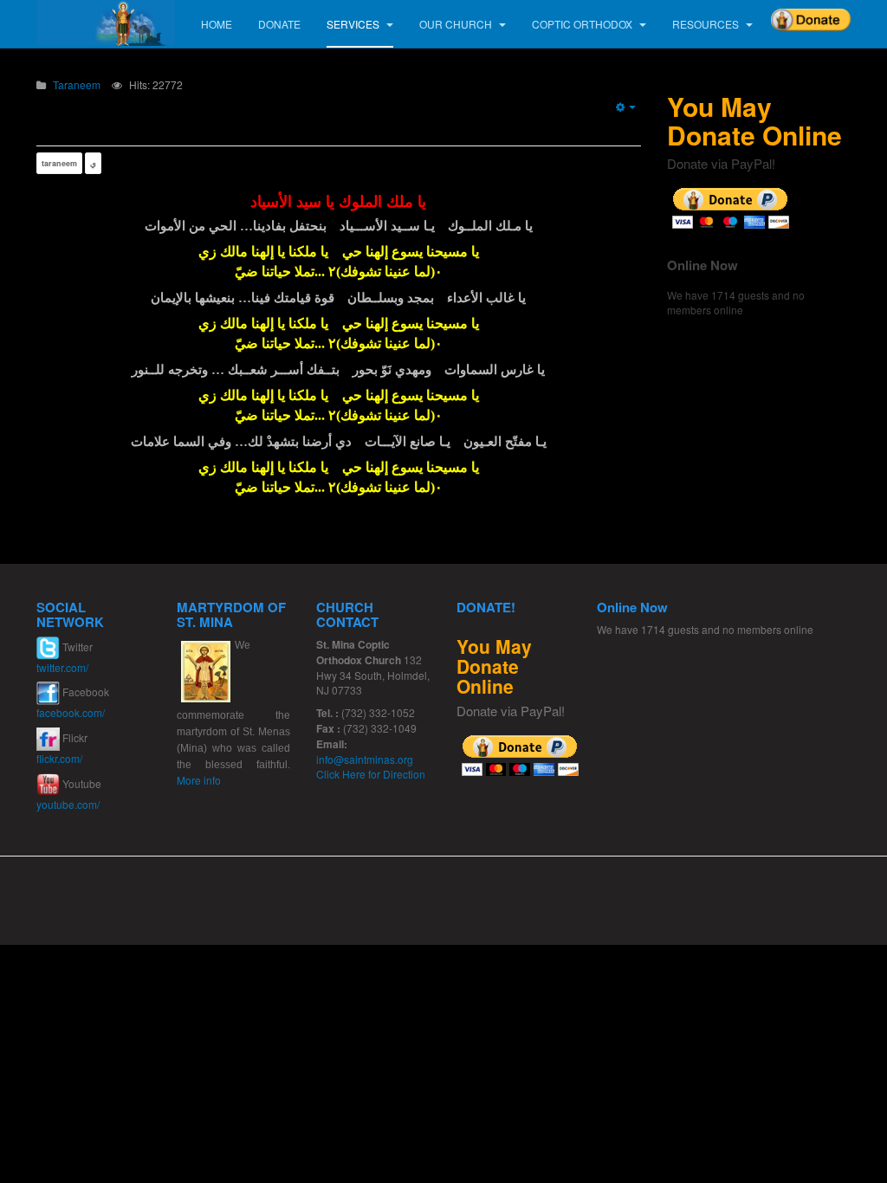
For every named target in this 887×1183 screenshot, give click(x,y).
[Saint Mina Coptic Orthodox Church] (105, 23)
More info (199, 780)
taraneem (59, 163)
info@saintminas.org (364, 759)
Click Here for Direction (370, 773)
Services (354, 23)
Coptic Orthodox (583, 23)
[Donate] (811, 13)
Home (216, 23)
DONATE (279, 23)
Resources (706, 23)
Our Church (457, 23)
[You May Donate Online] (730, 206)
